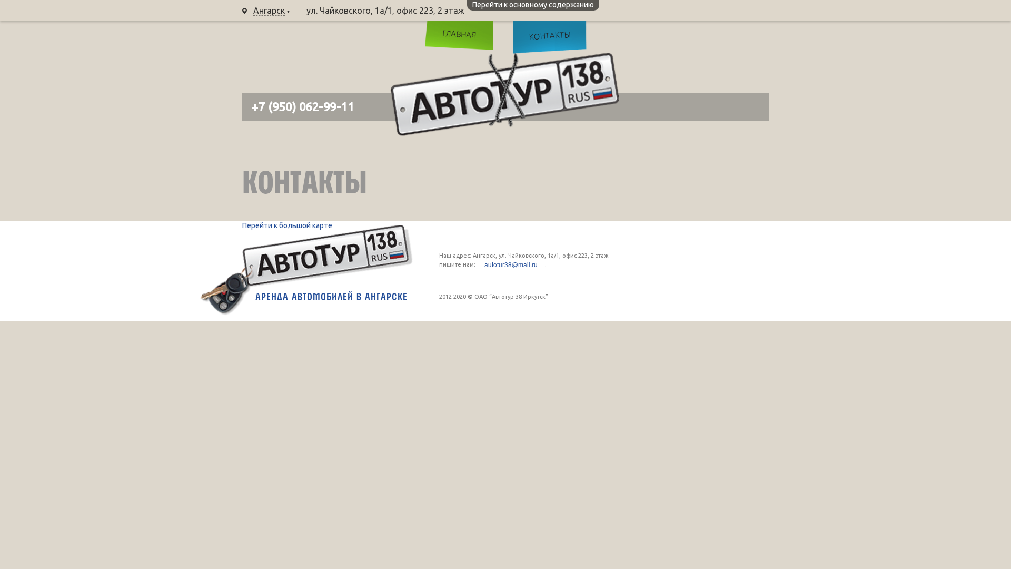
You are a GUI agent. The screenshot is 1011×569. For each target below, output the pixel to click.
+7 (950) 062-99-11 (525, 10)
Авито (750, 39)
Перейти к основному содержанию (533, 5)
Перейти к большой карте (287, 225)
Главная (459, 33)
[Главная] (504, 94)
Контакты (550, 35)
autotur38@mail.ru (511, 264)
